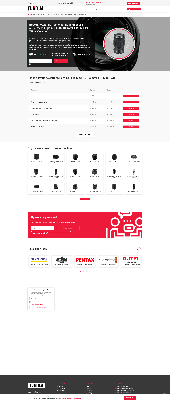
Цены (69, 9)
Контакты (113, 9)
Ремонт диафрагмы (38, 127)
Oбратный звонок (134, 9)
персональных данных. (72, 64)
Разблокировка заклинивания (42, 108)
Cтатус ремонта (133, 3)
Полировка (35, 114)
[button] (137, 249)
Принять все (130, 397)
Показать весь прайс (85, 134)
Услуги (55, 9)
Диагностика (35, 96)
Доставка (99, 9)
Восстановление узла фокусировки (44, 120)
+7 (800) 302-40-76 (93, 2)
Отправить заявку (61, 61)
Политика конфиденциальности (71, 398)
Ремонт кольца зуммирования (42, 102)
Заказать (131, 96)
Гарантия (82, 9)
